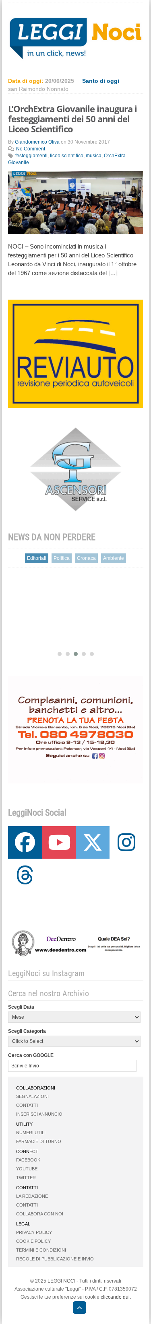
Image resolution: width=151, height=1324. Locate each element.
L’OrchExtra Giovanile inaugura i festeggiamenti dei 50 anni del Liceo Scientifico (72, 119)
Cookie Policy (33, 1241)
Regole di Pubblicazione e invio (55, 1258)
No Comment (30, 149)
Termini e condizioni (41, 1250)
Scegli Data (21, 1007)
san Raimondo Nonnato (38, 89)
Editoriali (36, 558)
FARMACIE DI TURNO (38, 1141)
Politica (62, 558)
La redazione (32, 1196)
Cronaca (86, 558)
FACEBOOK (28, 1159)
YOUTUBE (26, 1168)
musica (93, 155)
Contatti (27, 1105)
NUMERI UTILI (31, 1132)
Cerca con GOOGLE (31, 1055)
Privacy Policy (34, 1232)
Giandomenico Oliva (37, 142)
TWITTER (26, 1177)
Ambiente (113, 558)
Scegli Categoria (27, 1031)
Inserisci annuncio (39, 1114)
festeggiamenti (31, 155)
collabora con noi (39, 1213)
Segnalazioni (32, 1096)
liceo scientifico (66, 155)
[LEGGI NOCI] (75, 1309)
